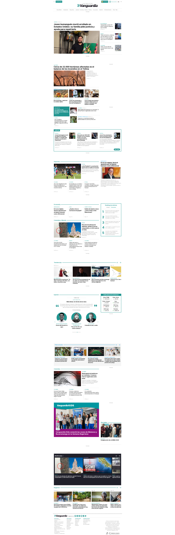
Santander (65, 9)
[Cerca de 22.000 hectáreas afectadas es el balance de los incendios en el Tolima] (69, 78)
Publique (77, 525)
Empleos (77, 522)
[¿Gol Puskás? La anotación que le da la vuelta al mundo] (67, 172)
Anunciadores (57, 524)
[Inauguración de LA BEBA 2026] (111, 430)
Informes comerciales (83, 116)
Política (90, 9)
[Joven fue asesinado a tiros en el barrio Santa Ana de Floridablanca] (76, 93)
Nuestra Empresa (58, 527)
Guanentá (56, 503)
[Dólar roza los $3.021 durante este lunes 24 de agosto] (118, 48)
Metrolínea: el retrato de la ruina (76, 302)
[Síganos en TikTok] (83, 516)
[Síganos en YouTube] (81, 516)
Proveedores (57, 532)
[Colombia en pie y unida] (62, 317)
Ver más (117, 149)
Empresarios (104, 161)
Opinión (101, 9)
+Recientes (113, 207)
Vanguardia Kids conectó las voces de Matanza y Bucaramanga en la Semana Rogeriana (76, 433)
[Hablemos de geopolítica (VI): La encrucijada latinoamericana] (91, 317)
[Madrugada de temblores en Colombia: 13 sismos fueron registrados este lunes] (73, 110)
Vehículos (77, 520)
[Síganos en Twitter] (77, 516)
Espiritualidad (113, 278)
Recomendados (57, 278)
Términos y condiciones (59, 533)
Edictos (76, 524)
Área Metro (59, 9)
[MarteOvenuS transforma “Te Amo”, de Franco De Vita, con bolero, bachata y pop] (63, 271)
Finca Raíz (77, 519)
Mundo (86, 9)
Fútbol (56, 117)
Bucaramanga (104, 23)
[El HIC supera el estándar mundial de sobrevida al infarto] (79, 351)
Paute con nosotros (58, 525)
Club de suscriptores (58, 523)
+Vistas (108, 207)
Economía (95, 9)
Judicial (77, 9)
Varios (76, 523)
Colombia (82, 9)
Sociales (103, 438)
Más (116, 9)
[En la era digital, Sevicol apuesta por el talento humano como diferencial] (111, 173)
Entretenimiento (107, 9)
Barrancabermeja (96, 503)
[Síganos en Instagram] (79, 516)
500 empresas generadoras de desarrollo (86, 521)
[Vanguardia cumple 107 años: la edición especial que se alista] (118, 26)
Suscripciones (57, 519)
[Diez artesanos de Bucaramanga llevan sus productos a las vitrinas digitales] (101, 271)
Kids (114, 9)
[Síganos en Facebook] (75, 516)
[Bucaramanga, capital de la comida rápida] (61, 93)
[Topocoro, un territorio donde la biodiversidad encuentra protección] (73, 119)
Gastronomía (57, 98)
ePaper (55, 520)
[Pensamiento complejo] (76, 317)
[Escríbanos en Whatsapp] (85, 516)
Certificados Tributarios (59, 531)
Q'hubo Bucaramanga (86, 524)
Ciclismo (56, 182)
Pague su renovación (58, 522)
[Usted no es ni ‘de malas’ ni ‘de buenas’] (119, 271)
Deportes (72, 9)
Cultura (93, 278)
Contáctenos (57, 526)
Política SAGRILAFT (109, 528)
